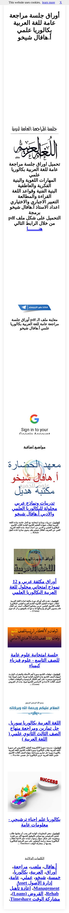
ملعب (35, 866)
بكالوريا (21, 872)
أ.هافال (50, 866)
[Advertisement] (34, 86)
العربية (36, 872)
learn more (48, 2)
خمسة (54, 877)
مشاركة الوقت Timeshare (35, 898)
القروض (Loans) (27, 893)
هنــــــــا (35, 228)
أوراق (51, 872)
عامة (14, 877)
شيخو (40, 877)
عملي (27, 877)
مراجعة (21, 866)
